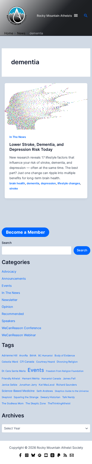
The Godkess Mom (13, 403)
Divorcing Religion (67, 361)
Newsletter (9, 300)
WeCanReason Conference (21, 328)
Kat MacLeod (46, 384)
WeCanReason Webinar (19, 335)
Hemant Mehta (31, 378)
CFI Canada (27, 361)
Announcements (14, 279)
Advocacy (9, 271)
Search (7, 242)
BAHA (33, 355)
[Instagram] (27, 455)
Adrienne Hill (9, 355)
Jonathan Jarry (28, 384)
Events (7, 286)
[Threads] (52, 455)
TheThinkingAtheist (59, 403)
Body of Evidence (65, 355)
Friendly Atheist (11, 378)
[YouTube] (46, 455)
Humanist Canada (51, 378)
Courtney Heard (45, 361)
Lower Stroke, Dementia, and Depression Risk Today (36, 147)
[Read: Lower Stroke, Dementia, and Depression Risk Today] (46, 106)
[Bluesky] (33, 455)
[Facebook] (20, 455)
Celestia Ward (10, 361)
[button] (86, 15)
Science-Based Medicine (18, 390)
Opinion (7, 307)
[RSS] (65, 455)
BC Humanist (45, 355)
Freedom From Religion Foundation (64, 371)
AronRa (23, 355)
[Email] (72, 455)
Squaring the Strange (26, 397)
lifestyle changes (69, 183)
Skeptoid (7, 397)
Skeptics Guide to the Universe (72, 391)
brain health (17, 183)
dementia (33, 183)
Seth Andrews (45, 390)
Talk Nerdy (68, 397)
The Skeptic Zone (35, 403)
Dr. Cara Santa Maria (14, 370)
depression (48, 183)
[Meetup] (40, 455)
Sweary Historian (50, 397)
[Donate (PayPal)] (59, 455)
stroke (13, 188)
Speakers (8, 321)
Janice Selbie (9, 384)
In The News (11, 293)
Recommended (13, 314)
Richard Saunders (66, 384)
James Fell (69, 378)
